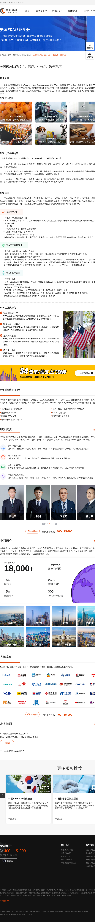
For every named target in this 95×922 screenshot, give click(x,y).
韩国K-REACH (66, 859)
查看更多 (3, 900)
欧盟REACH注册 (67, 850)
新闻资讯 (56, 10)
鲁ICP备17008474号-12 (34, 911)
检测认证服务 (26, 55)
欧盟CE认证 (65, 856)
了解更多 (7, 742)
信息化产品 (72, 10)
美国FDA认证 (66, 853)
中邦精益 (21, 2)
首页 (27, 10)
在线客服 (9, 861)
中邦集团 (3, 2)
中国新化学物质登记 (68, 863)
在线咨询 (34, 531)
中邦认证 (12, 2)
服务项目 (40, 10)
